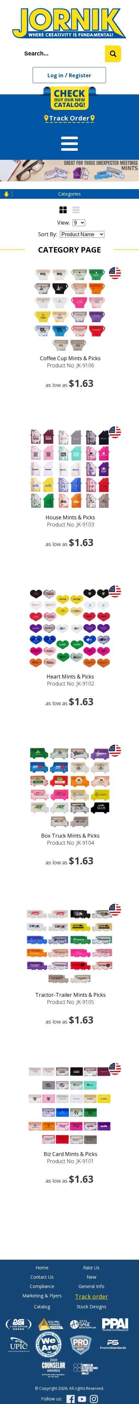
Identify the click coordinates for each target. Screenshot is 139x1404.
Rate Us (91, 1268)
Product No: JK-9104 (70, 842)
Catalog (42, 1306)
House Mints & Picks (70, 517)
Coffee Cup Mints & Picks (70, 358)
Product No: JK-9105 (70, 1001)
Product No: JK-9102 (70, 683)
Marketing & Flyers (42, 1296)
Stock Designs (91, 1306)
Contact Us (42, 1277)
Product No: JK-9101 (70, 1161)
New (91, 1277)
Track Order (69, 118)
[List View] (76, 210)
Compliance (42, 1286)
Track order (91, 1296)
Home (42, 1268)
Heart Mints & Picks (70, 676)
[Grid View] (63, 210)
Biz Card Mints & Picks (70, 1154)
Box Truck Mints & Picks (70, 835)
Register (80, 75)
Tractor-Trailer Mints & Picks (70, 994)
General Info (91, 1286)
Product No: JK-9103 (70, 524)
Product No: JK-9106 (70, 365)
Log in (55, 75)
